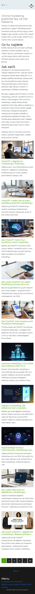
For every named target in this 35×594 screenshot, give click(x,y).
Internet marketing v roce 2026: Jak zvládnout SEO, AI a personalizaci (17, 364)
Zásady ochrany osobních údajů (13, 584)
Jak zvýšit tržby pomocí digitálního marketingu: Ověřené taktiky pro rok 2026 (15, 491)
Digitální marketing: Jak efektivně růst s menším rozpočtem (13, 406)
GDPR (29, 584)
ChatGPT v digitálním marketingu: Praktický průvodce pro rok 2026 (12, 162)
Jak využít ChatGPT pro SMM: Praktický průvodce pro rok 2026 (15, 283)
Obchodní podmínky (14, 582)
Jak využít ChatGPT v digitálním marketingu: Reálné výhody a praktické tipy (17, 533)
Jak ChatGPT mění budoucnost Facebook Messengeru (17, 322)
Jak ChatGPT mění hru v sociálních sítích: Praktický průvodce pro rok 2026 (14, 241)
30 (30, 561)
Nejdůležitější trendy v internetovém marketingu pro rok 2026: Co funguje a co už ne (17, 449)
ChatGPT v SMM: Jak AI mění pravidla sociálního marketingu (17, 201)
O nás (3, 582)
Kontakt (4, 587)
